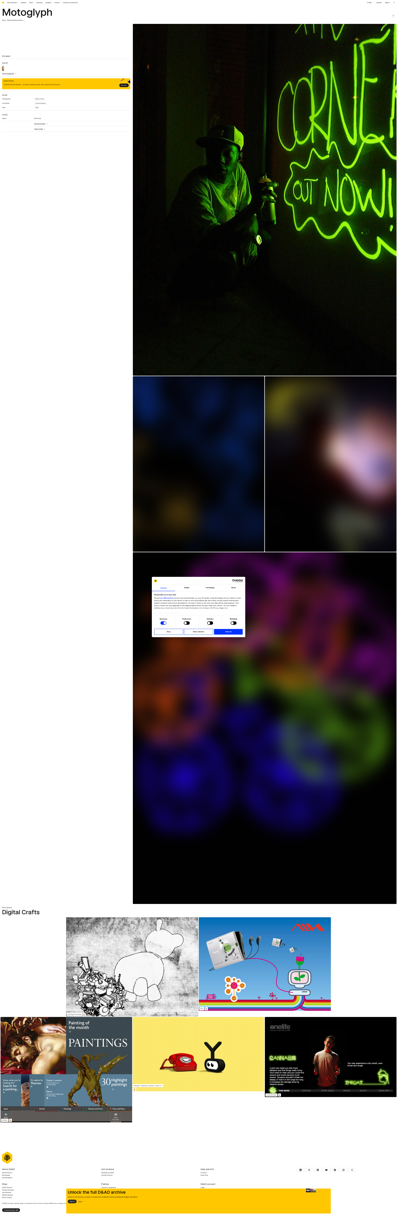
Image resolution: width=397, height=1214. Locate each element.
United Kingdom (40, 103)
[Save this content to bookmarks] (393, 15)
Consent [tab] (163, 588)
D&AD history (7, 1172)
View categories (8, 73)
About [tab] (233, 588)
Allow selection (198, 632)
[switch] (187, 623)
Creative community (70, 2)
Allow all (228, 632)
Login (203, 1187)
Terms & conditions (108, 1187)
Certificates (6, 1192)
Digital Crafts (39, 99)
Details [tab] (186, 588)
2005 (36, 107)
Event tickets (7, 1197)
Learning (39, 2)
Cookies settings (9, 1210)
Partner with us (107, 1175)
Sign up (72, 1201)
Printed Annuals (8, 1190)
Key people (6, 1175)
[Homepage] (3, 3)
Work (31, 2)
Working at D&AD (107, 1172)
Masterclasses (7, 1195)
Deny (169, 632)
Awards (23, 2)
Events (57, 2)
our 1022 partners (167, 598)
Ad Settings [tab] (210, 588)
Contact (204, 1172)
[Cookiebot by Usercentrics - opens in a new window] (234, 580)
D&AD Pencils (7, 1187)
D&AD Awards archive (15, 20)
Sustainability (7, 1177)
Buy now (124, 85)
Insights (48, 2)
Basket (379, 2)
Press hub (204, 1175)
